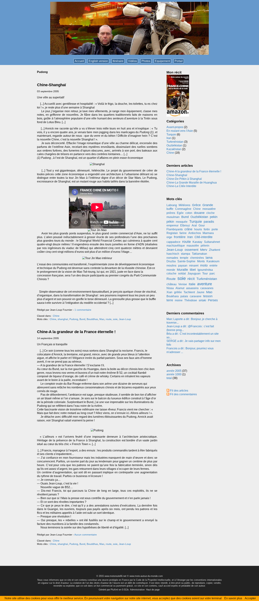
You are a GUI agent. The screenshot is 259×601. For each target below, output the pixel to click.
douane (199, 213)
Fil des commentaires (183, 394)
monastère (209, 208)
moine (179, 300)
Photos (145, 61)
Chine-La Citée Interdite (181, 186)
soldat (182, 273)
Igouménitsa (205, 269)
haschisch (172, 253)
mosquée (181, 221)
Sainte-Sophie (186, 261)
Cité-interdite (203, 237)
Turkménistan (174, 141)
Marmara (208, 233)
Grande (207, 205)
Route (171, 279)
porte (215, 229)
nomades (172, 257)
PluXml (114, 589)
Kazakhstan (173, 149)
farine (183, 233)
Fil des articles (179, 390)
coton (188, 212)
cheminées (197, 257)
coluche (171, 273)
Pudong (73, 319)
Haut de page (153, 589)
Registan (172, 233)
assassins (192, 288)
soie (115, 319)
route (109, 319)
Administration (137, 589)
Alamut (179, 288)
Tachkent (189, 292)
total (169, 378)
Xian (169, 292)
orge (169, 237)
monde (170, 269)
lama (209, 257)
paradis (209, 221)
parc (212, 273)
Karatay (197, 241)
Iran (168, 138)
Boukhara (172, 296)
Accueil (79, 61)
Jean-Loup (125, 319)
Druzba (171, 261)
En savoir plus (233, 598)
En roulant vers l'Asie (179, 130)
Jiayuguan (194, 273)
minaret (193, 265)
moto (204, 265)
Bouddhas (92, 319)
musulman (173, 216)
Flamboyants (174, 229)
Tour (205, 273)
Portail (179, 61)
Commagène (183, 208)
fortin (207, 229)
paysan (182, 265)
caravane (195, 296)
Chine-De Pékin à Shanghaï (184, 178)
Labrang (171, 205)
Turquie (171, 134)
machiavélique (175, 245)
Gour (202, 225)
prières (170, 212)
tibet (193, 269)
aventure (204, 284)
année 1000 (173, 374)
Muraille (182, 269)
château (171, 284)
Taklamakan (199, 253)
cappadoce (173, 241)
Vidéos (132, 61)
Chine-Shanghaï (51, 85)
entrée (213, 265)
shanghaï (63, 319)
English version (98, 61)
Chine (56, 315)
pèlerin (205, 245)
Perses (213, 300)
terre (169, 300)
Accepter (250, 598)
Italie (192, 284)
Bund (82, 319)
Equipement (162, 61)
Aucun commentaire (85, 534)
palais (184, 296)
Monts (201, 261)
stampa (185, 253)
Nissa (170, 288)
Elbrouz (185, 225)
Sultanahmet (212, 241)
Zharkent (214, 249)
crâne (188, 229)
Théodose (190, 300)
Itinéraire (118, 61)
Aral (194, 225)
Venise (182, 284)
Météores (184, 205)
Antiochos (194, 233)
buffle (169, 208)
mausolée (193, 245)
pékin (170, 221)
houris (198, 229)
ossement (191, 249)
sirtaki (202, 300)
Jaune (200, 292)
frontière (180, 237)
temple (184, 257)
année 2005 (173, 370)
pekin (213, 217)
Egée (180, 212)
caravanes (206, 288)
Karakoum (212, 261)
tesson (207, 296)
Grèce (196, 205)
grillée (178, 292)
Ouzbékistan (174, 145)
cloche (210, 212)
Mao (101, 319)
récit (191, 279)
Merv (203, 249)
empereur (172, 225)
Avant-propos (174, 127)
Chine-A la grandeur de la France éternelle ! (76, 332)
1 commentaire (83, 309)
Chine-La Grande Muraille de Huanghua (191, 182)
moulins (171, 265)
